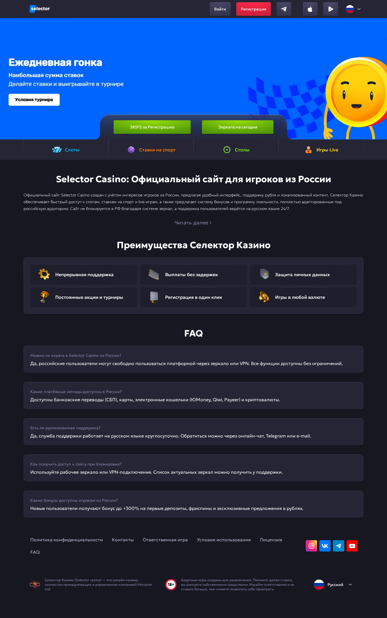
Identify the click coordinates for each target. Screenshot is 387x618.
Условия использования (224, 539)
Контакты (123, 539)
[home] (40, 9)
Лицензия (271, 539)
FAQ (35, 552)
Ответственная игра (165, 539)
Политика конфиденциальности (66, 539)
